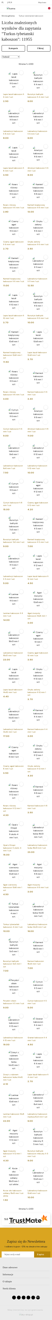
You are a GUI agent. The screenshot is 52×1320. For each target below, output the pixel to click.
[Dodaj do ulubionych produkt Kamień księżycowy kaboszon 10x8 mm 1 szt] (21, 331)
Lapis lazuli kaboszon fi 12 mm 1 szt (38, 577)
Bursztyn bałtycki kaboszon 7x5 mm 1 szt (13, 540)
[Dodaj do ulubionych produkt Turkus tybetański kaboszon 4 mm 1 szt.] (21, 903)
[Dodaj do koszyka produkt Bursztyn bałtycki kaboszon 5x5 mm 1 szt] (21, 954)
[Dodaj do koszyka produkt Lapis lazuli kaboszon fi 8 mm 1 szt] (21, 161)
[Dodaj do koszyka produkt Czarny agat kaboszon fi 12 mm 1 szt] (45, 495)
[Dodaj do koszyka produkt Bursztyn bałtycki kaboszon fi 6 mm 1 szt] (45, 308)
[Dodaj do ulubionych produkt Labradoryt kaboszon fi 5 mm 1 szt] (21, 555)
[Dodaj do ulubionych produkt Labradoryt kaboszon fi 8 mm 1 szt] (21, 110)
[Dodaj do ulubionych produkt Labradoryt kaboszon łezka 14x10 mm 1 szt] (46, 903)
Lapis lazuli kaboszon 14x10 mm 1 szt (12, 690)
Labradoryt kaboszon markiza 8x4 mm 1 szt (37, 1115)
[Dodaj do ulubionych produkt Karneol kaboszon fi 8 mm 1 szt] (46, 784)
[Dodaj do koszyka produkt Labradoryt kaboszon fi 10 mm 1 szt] (45, 458)
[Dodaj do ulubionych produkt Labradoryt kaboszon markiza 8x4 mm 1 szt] (46, 1092)
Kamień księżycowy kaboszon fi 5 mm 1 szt (38, 540)
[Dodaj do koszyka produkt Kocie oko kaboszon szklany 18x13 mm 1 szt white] (21, 1183)
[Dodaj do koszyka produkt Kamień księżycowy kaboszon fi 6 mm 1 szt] (21, 271)
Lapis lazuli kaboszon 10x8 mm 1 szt (37, 353)
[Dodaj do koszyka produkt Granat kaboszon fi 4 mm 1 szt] (45, 1030)
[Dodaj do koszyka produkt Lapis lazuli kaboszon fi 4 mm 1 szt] (45, 1067)
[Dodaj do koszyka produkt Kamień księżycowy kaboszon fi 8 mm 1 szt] (45, 198)
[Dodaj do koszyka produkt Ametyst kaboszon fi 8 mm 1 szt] (45, 422)
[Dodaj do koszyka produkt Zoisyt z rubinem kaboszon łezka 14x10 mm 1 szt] (21, 1067)
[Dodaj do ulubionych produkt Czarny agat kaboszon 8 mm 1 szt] (21, 745)
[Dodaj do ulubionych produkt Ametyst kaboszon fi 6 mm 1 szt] (46, 146)
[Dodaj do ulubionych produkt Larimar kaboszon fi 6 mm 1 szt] (21, 592)
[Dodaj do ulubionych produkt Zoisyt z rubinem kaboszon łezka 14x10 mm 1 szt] (21, 1053)
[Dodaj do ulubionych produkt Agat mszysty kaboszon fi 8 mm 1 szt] (46, 863)
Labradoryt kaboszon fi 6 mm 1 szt (37, 132)
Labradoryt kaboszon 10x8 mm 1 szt (37, 1191)
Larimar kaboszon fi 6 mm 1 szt (13, 614)
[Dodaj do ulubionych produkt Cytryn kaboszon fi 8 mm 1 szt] (21, 481)
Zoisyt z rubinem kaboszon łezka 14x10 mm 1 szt (13, 1077)
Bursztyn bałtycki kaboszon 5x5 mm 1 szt (12, 964)
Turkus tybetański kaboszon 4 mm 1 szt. (13, 925)
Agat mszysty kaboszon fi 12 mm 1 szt (12, 1153)
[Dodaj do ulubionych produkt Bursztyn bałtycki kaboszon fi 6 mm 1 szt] (46, 294)
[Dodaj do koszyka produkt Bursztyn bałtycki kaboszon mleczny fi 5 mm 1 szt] (45, 1144)
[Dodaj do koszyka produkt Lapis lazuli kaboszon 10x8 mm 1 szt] (45, 345)
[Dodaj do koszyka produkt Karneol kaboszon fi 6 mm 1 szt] (45, 385)
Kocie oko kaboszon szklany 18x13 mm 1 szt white (13, 1193)
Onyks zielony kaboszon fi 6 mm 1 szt (38, 243)
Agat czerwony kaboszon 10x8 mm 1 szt (12, 887)
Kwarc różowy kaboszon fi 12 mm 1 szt (12, 808)
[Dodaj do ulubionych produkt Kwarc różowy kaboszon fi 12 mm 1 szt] (21, 784)
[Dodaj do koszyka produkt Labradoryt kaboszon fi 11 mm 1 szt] (45, 271)
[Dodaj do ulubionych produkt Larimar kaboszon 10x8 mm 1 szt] (21, 1092)
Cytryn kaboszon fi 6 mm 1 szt (12, 430)
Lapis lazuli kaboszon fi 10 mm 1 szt (13, 316)
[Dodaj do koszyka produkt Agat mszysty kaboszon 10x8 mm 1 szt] (45, 606)
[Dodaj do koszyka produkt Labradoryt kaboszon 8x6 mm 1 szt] (21, 458)
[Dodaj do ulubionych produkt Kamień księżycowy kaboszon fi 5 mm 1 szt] (46, 518)
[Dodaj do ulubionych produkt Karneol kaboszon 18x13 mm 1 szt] (46, 940)
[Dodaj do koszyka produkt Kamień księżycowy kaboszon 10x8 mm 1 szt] (21, 345)
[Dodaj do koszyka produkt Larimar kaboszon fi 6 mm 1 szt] (21, 606)
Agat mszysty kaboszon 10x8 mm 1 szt (37, 616)
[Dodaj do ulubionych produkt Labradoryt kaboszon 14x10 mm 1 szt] (21, 708)
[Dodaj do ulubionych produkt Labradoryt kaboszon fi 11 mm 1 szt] (46, 257)
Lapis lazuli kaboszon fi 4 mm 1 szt (38, 1075)
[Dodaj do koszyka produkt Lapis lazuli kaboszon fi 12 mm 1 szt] (45, 569)
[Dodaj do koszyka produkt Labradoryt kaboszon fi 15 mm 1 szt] (21, 1030)
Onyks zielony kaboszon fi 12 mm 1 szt (37, 769)
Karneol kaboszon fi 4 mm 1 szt (37, 730)
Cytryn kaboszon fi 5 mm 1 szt (37, 1002)
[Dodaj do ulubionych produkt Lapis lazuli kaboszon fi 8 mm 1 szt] (21, 146)
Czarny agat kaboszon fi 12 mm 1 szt (38, 503)
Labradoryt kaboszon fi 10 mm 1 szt (37, 467)
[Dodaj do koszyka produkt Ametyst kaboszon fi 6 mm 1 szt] (45, 161)
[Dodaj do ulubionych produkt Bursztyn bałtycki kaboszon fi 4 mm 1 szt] (46, 73)
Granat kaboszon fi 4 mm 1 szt (37, 1038)
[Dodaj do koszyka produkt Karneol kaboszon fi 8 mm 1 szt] (45, 798)
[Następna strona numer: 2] (40, 64)
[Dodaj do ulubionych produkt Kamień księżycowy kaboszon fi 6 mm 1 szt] (21, 257)
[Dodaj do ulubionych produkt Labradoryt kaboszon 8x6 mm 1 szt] (21, 444)
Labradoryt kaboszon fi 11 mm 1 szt (37, 280)
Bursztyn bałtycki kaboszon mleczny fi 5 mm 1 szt (38, 1153)
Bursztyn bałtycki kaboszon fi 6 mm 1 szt (38, 316)
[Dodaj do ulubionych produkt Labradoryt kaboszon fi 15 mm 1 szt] (21, 1016)
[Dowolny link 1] (38, 1297)
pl (3, 2)
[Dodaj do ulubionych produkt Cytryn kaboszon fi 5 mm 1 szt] (46, 979)
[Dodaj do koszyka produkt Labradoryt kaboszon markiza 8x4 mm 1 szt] (45, 1107)
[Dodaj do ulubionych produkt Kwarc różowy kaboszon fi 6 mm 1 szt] (21, 183)
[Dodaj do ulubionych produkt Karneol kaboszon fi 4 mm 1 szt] (46, 708)
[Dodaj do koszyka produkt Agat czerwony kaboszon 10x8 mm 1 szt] (21, 877)
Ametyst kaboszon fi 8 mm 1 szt (38, 430)
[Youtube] (23, 1297)
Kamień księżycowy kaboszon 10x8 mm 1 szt (12, 355)
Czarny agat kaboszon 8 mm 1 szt (13, 767)
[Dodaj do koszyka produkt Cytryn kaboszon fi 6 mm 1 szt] (21, 422)
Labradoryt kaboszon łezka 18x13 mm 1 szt (37, 846)
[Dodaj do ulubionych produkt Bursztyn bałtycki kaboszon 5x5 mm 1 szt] (21, 940)
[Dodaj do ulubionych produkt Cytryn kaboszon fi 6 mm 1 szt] (21, 407)
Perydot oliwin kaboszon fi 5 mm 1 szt (13, 1002)
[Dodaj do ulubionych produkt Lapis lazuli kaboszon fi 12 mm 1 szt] (46, 555)
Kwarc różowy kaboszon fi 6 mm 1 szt (13, 206)
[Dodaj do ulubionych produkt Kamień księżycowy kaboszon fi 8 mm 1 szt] (46, 183)
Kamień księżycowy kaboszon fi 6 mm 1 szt (13, 280)
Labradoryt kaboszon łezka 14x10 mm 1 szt (37, 925)
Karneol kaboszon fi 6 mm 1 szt (37, 393)
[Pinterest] (33, 1297)
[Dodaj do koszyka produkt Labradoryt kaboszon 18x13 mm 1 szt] (21, 646)
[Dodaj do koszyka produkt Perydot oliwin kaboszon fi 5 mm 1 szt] (21, 993)
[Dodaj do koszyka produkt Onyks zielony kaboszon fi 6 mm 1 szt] (45, 234)
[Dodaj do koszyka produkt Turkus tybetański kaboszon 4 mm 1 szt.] (21, 917)
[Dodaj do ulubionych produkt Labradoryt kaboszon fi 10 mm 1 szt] (46, 444)
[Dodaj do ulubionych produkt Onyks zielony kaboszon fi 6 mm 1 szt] (46, 220)
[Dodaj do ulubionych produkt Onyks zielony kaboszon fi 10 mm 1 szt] (46, 668)
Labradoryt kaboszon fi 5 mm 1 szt (13, 577)
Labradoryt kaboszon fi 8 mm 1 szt (13, 132)
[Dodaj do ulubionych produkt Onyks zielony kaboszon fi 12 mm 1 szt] (46, 745)
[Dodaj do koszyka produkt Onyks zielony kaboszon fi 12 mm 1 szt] (45, 759)
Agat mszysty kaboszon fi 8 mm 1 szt (38, 886)
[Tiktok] (28, 1297)
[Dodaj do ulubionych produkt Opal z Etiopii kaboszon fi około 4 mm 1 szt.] (21, 824)
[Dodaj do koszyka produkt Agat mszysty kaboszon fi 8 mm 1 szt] (45, 877)
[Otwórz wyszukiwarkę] (36, 8)
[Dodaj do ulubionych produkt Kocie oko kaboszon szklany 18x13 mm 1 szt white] (21, 1169)
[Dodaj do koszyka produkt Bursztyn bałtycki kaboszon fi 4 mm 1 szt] (45, 87)
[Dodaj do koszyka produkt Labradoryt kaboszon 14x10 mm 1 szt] (21, 722)
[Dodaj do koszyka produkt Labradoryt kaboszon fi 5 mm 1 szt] (21, 569)
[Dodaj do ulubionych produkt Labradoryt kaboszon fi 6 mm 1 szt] (46, 110)
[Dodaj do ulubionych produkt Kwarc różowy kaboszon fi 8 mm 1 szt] (21, 370)
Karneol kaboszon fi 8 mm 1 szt (37, 807)
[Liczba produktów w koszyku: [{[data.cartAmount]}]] (47, 8)
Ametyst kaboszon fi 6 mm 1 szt (38, 169)
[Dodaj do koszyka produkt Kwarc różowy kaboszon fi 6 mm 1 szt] (21, 198)
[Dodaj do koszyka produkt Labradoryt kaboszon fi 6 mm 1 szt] (45, 124)
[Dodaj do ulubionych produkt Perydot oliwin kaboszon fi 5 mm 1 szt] (21, 979)
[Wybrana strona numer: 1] (26, 64)
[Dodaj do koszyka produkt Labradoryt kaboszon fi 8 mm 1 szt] (21, 124)
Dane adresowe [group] (10, 1267)
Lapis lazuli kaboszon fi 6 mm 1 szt (13, 95)
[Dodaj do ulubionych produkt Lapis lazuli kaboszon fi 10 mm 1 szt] (21, 294)
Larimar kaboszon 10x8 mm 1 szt (13, 1115)
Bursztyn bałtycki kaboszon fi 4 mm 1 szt (38, 95)
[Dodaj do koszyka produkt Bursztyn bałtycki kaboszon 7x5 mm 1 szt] (21, 532)
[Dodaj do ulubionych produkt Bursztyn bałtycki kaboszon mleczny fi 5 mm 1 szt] (46, 1129)
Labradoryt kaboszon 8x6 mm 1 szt (13, 467)
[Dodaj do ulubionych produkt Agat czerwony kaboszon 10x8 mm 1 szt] (21, 863)
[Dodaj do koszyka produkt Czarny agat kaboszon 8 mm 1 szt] (21, 759)
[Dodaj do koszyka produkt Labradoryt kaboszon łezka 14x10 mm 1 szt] (45, 917)
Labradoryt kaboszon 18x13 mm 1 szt (13, 654)
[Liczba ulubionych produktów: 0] (41, 8)
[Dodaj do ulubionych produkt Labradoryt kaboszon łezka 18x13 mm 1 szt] (46, 824)
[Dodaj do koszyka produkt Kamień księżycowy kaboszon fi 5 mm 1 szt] (45, 532)
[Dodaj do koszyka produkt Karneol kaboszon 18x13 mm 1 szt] (45, 954)
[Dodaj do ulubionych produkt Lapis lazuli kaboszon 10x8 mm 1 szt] (46, 331)
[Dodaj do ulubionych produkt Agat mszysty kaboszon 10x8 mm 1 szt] (46, 592)
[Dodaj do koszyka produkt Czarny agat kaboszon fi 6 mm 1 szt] (21, 234)
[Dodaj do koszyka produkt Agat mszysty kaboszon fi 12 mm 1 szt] (21, 1144)
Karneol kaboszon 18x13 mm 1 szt (36, 962)
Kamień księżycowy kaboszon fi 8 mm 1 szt (38, 206)
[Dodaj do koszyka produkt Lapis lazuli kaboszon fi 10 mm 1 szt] (21, 308)
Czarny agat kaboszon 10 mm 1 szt (38, 654)
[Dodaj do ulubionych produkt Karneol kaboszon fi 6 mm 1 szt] (46, 370)
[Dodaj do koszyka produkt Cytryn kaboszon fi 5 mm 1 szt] (45, 993)
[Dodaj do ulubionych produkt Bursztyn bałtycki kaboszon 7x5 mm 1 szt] (21, 518)
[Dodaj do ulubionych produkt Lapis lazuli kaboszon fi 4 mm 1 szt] (46, 1053)
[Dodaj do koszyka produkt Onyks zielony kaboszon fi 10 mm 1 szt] (45, 682)
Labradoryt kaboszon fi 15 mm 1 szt (13, 1038)
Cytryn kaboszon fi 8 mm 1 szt (12, 503)
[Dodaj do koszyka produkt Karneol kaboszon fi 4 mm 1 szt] (45, 722)
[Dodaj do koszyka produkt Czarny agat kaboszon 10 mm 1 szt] (45, 646)
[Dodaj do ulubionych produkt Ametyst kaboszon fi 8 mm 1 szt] (46, 407)
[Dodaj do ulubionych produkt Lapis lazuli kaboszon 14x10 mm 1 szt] (21, 668)
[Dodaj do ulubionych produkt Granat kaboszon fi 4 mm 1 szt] (46, 1016)
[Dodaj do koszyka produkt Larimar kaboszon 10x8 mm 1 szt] (21, 1107)
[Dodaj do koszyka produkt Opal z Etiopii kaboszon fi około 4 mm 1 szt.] (21, 838)
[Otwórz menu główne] (3, 8)
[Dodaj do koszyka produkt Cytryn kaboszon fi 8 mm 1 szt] (21, 495)
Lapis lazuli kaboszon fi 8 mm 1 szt (13, 169)
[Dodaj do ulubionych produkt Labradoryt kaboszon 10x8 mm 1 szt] (46, 1169)
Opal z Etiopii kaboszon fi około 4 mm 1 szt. (12, 848)
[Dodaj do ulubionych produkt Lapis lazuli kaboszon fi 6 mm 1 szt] (21, 73)
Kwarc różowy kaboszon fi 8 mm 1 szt (13, 393)
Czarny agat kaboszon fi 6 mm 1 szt (13, 243)
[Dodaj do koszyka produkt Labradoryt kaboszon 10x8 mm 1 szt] (45, 1183)
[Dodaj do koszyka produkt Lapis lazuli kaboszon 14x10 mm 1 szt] (21, 682)
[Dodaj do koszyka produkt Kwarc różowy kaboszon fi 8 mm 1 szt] (21, 385)
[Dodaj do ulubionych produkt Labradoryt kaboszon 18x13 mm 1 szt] (21, 631)
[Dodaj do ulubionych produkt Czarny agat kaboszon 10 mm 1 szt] (46, 631)
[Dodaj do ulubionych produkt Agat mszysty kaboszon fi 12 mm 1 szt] (21, 1129)
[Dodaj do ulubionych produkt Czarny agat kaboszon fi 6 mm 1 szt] (21, 220)
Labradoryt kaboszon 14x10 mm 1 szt (13, 730)
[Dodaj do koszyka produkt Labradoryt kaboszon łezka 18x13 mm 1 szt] (45, 838)
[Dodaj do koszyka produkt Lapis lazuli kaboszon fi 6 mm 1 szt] (21, 87)
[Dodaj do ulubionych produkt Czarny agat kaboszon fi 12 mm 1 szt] (46, 481)
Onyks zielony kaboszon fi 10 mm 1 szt (37, 692)
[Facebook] (14, 1297)
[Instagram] (19, 1297)
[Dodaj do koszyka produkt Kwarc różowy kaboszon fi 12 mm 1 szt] (21, 798)
